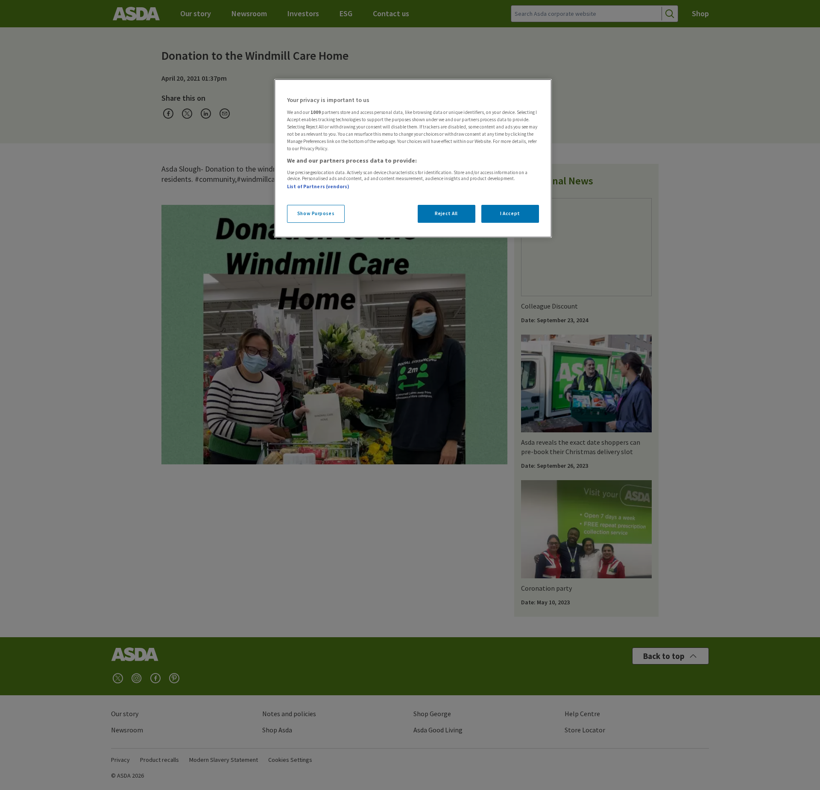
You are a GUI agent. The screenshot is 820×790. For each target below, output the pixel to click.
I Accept (510, 213)
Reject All (446, 213)
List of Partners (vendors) (318, 186)
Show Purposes (315, 213)
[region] (413, 158)
